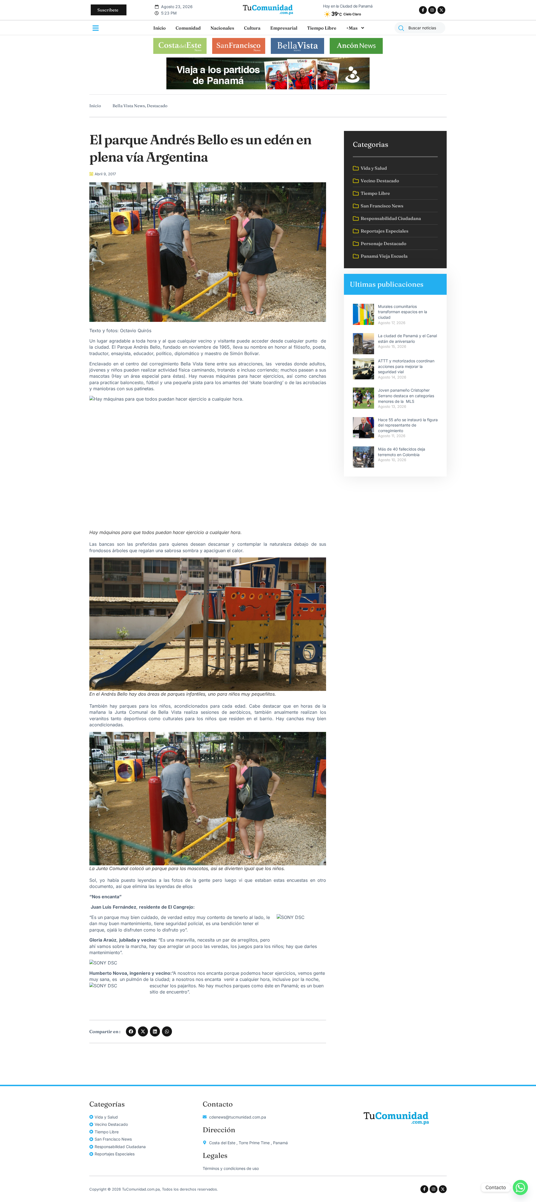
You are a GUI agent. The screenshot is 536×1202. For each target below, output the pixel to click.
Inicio (159, 28)
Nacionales (222, 28)
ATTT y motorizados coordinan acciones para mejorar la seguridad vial (406, 366)
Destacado (157, 105)
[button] (131, 1031)
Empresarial (283, 28)
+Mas (352, 28)
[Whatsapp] (520, 1187)
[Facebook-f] (423, 10)
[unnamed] (268, 87)
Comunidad (188, 28)
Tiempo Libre (321, 28)
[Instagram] (432, 10)
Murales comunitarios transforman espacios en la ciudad (402, 312)
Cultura (252, 28)
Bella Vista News (129, 105)
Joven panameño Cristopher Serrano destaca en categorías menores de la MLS (406, 395)
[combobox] (419, 27)
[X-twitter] (441, 10)
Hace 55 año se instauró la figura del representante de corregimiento (408, 425)
